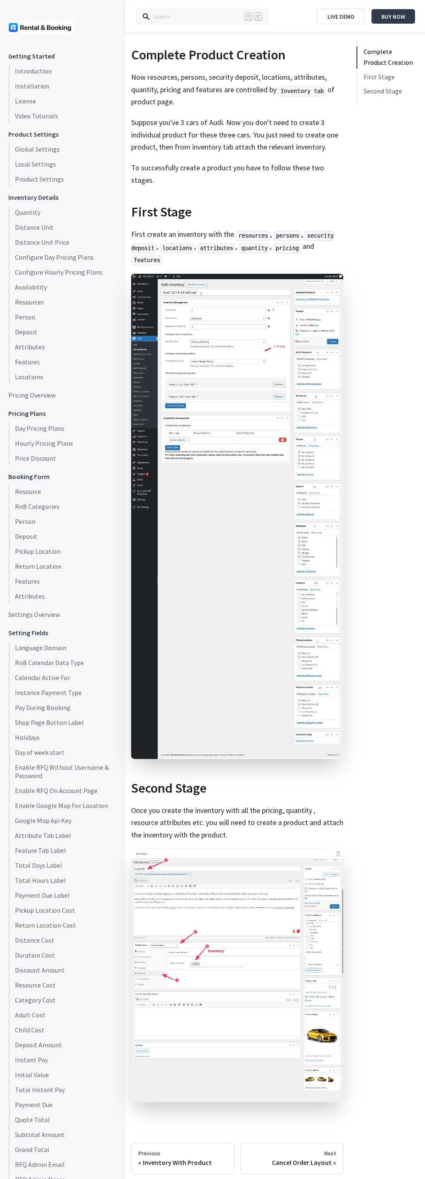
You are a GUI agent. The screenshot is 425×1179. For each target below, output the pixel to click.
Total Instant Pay (40, 1090)
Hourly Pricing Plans (44, 444)
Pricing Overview (32, 395)
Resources (29, 302)
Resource (28, 492)
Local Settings (35, 164)
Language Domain (40, 648)
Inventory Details (33, 197)
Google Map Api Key (43, 821)
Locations (29, 377)
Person (25, 317)
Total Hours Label (40, 881)
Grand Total (32, 1150)
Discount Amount (40, 970)
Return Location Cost (45, 925)
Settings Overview (34, 615)
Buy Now (393, 16)
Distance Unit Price (42, 242)
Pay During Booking (43, 708)
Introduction (33, 71)
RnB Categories (37, 507)
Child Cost (29, 1030)
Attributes (30, 347)
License (25, 101)
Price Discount (35, 458)
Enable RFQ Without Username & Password (62, 772)
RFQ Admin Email (40, 1165)
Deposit (26, 332)
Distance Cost (34, 940)
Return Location (38, 566)
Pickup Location (38, 552)
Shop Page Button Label (49, 723)
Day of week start (39, 753)
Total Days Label (38, 866)
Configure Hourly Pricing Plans (59, 272)
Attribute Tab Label (43, 836)
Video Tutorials (36, 116)
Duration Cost (35, 955)
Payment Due (34, 1105)
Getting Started (31, 56)
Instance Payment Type (48, 693)
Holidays (27, 738)
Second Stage (383, 91)
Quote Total (32, 1120)
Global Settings (37, 149)
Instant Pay (31, 1060)
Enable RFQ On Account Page (56, 791)
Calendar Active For (42, 678)
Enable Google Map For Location (61, 806)
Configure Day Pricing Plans (54, 257)
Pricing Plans (27, 413)
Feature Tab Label (40, 851)
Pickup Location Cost (45, 910)
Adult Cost (30, 1015)
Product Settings (33, 134)
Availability (31, 287)
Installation (32, 86)
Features (27, 362)
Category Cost (35, 1000)
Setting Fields (28, 633)
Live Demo (340, 16)
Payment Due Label (42, 896)
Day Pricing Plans (39, 429)
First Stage (379, 77)
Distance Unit (34, 228)
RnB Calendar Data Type (49, 663)
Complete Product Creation (388, 57)
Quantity (27, 213)
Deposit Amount (38, 1045)
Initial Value (32, 1075)
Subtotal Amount (40, 1135)
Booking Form (29, 476)
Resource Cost (35, 985)
